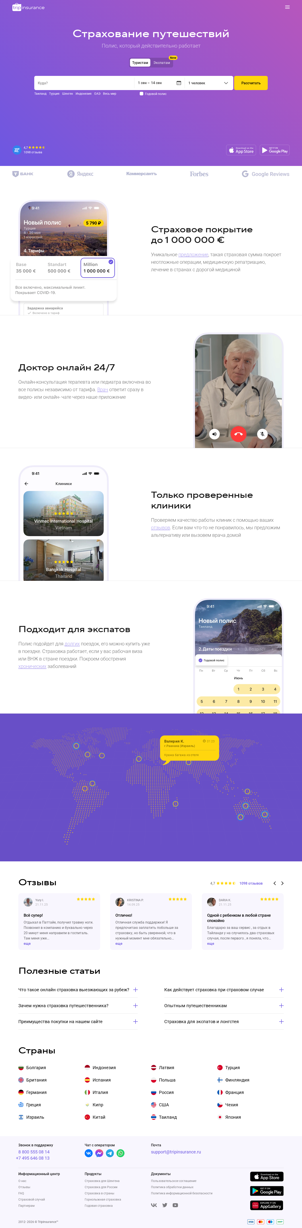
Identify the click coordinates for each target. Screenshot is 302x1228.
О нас (22, 1181)
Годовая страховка (99, 1205)
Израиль (35, 1117)
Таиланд (168, 1117)
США (164, 1104)
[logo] (28, 7)
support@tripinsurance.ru (176, 1152)
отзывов (160, 527)
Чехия (231, 1104)
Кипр (98, 1104)
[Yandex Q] (80, 173)
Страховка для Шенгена (102, 1181)
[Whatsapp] (120, 1153)
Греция (33, 1104)
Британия (36, 1080)
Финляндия (237, 1080)
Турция (232, 1067)
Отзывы (24, 1187)
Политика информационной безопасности (181, 1193)
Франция (234, 1092)
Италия (100, 1092)
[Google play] (275, 150)
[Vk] (89, 1153)
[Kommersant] (141, 174)
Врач (102, 389)
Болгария (36, 1067)
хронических (32, 666)
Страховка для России (101, 1187)
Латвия (166, 1067)
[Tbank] (22, 174)
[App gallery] (267, 1205)
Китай (99, 1117)
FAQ (21, 1193)
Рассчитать (251, 83)
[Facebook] (99, 1153)
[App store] (241, 150)
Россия (166, 1092)
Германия (36, 1092)
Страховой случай (31, 1199)
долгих (72, 644)
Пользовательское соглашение (173, 1181)
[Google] (266, 173)
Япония (233, 1117)
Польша (167, 1080)
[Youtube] (175, 1205)
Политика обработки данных (172, 1187)
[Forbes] (199, 173)
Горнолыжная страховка (103, 1199)
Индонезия (104, 1067)
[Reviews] (29, 150)
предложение (193, 254)
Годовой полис (155, 93)
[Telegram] (110, 1153)
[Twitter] (164, 1205)
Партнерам (26, 1205)
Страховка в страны (99, 1193)
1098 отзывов (251, 883)
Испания (102, 1080)
